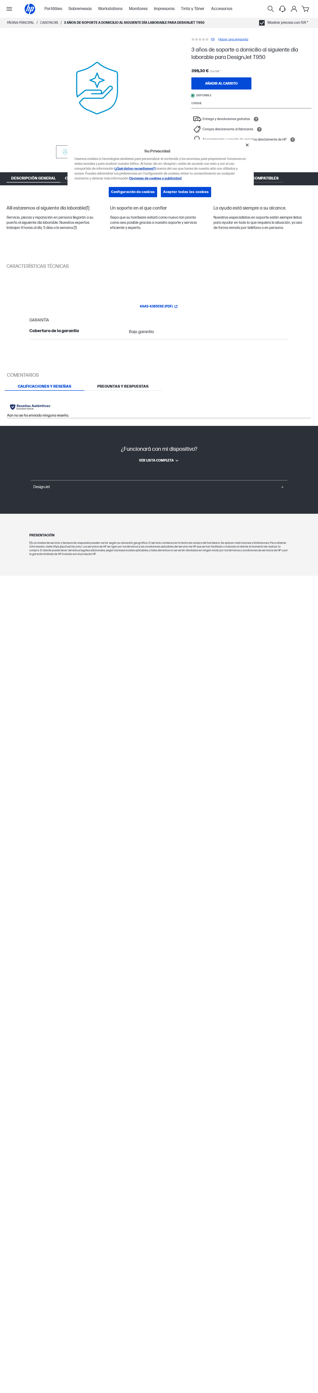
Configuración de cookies (133, 192)
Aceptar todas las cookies (186, 192)
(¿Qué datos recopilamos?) (135, 169)
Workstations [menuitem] (110, 8)
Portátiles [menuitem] (53, 8)
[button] (159, 487)
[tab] (44, 386)
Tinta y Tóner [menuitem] (193, 8)
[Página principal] (29, 9)
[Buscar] (271, 9)
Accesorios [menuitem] (221, 8)
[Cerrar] (247, 145)
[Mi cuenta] (294, 9)
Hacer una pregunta (233, 39)
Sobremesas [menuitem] (80, 8)
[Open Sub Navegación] (9, 9)
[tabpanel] (159, 408)
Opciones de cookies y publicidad (155, 178)
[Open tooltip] (256, 119)
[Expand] (97, 88)
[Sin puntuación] (201, 39)
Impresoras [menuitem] (164, 8)
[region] (161, 172)
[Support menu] (282, 9)
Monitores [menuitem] (138, 8)
